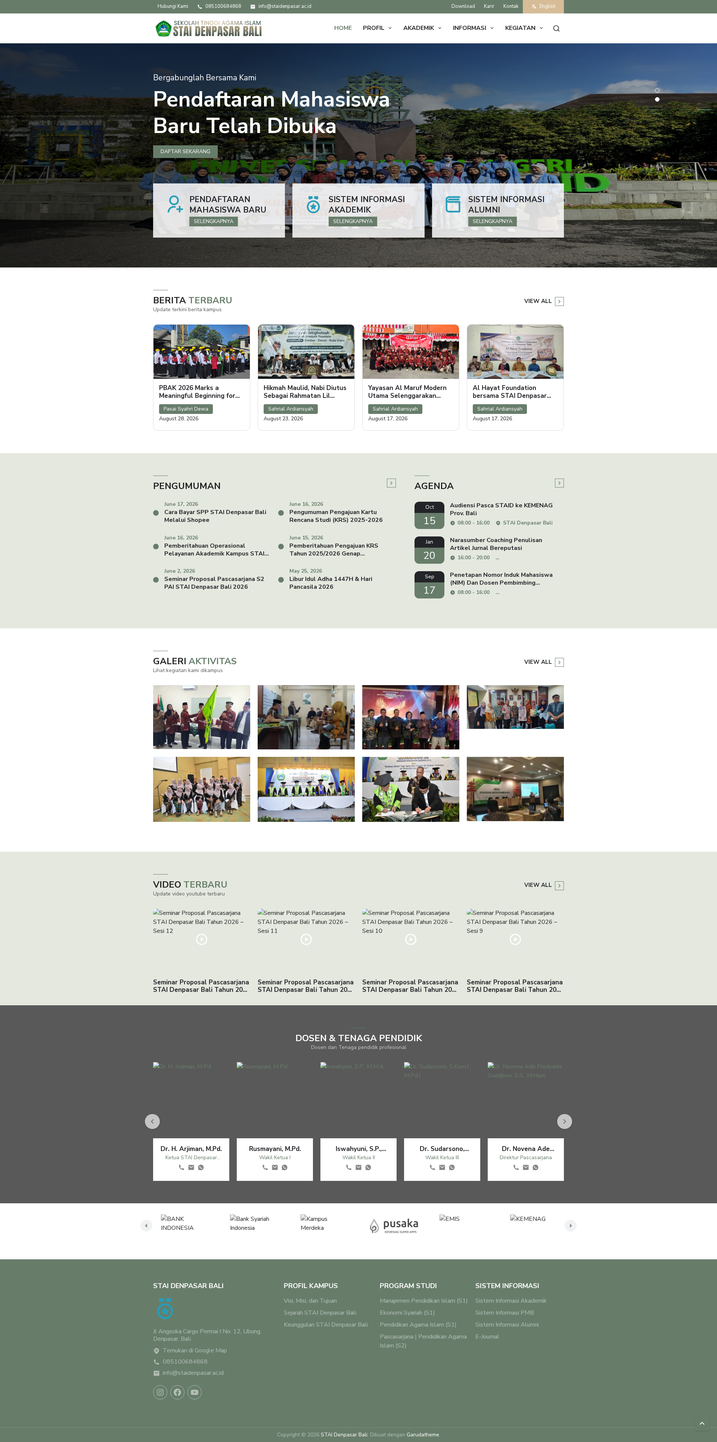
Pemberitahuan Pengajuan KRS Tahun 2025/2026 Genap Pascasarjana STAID (333, 550)
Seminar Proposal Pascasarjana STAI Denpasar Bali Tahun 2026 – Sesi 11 (306, 986)
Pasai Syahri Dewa (186, 408)
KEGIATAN (520, 28)
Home (343, 28)
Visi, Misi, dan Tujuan (310, 1301)
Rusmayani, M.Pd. (275, 1149)
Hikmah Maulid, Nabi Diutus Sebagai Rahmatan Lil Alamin (305, 392)
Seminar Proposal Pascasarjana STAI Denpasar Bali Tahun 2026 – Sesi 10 (410, 986)
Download (463, 6)
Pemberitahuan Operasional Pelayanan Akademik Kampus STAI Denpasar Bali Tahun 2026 (214, 550)
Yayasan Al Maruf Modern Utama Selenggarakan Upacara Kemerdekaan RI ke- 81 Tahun (407, 392)
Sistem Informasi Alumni (506, 205)
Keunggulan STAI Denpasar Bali (326, 1325)
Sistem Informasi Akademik (367, 205)
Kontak (510, 6)
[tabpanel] (358, 155)
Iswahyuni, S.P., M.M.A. (359, 1149)
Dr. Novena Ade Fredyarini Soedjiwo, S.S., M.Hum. (525, 1149)
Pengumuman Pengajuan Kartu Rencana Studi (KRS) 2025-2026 (336, 516)
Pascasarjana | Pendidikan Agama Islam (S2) (423, 1341)
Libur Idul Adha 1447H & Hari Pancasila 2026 (330, 583)
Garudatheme (423, 1434)
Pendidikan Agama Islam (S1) (418, 1325)
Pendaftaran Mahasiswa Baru (227, 205)
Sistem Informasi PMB (504, 1313)
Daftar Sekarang (185, 151)
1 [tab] (657, 90)
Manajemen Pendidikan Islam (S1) (424, 1301)
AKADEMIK (418, 28)
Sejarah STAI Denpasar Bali (320, 1313)
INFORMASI (469, 28)
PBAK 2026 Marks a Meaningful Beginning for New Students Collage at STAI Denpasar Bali (198, 392)
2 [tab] (657, 99)
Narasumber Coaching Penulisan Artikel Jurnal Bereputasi (496, 544)
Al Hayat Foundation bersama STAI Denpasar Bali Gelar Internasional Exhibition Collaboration (510, 392)
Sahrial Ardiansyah (290, 408)
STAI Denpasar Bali (344, 1434)
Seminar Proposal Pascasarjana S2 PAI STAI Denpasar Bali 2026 (214, 583)
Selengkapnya (213, 221)
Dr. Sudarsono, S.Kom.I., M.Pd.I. (442, 1149)
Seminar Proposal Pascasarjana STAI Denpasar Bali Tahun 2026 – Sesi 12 (201, 986)
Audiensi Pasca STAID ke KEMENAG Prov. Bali (501, 509)
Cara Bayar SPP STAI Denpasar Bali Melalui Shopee (215, 516)
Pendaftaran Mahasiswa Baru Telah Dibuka (271, 112)
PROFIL (373, 28)
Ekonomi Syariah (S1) (407, 1313)
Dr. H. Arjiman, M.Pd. (191, 1149)
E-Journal (487, 1337)
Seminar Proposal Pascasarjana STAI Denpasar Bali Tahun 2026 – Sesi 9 (515, 986)
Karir (489, 6)
